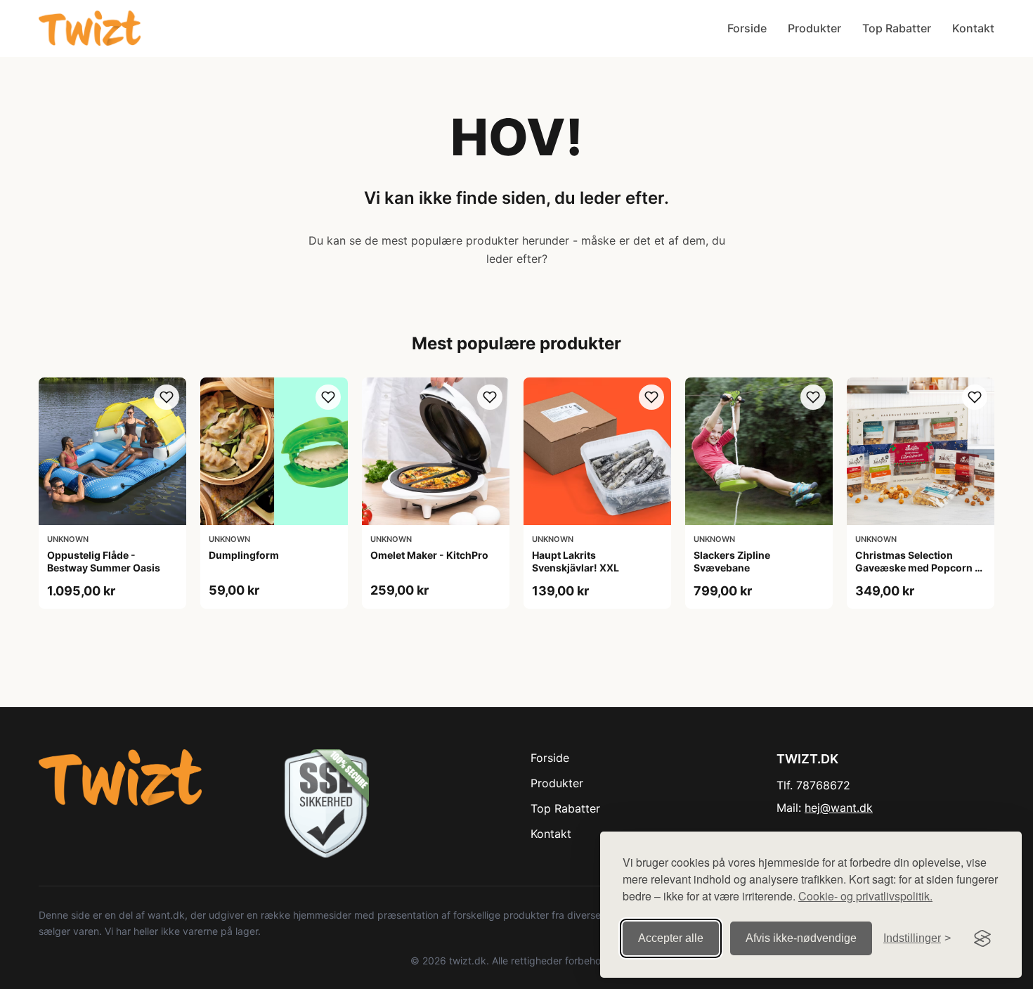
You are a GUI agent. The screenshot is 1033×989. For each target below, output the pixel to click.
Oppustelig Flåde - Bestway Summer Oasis (103, 561)
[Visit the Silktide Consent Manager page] (982, 938)
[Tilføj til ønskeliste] (166, 397)
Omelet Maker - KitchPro (429, 555)
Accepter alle (670, 938)
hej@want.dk (839, 808)
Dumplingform (244, 555)
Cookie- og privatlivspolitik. (865, 896)
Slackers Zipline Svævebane (732, 561)
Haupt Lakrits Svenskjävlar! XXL (575, 561)
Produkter (814, 28)
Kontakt (973, 28)
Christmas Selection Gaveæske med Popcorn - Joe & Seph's (917, 567)
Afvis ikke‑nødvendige (801, 938)
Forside (747, 28)
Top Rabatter (896, 28)
